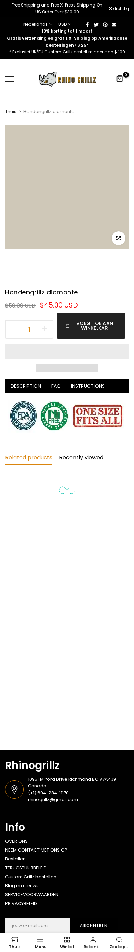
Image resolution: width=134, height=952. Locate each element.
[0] (120, 79)
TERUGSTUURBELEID (26, 868)
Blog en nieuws (22, 885)
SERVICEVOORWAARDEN (31, 894)
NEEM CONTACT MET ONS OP (36, 850)
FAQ (56, 386)
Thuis (10, 112)
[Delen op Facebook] (87, 24)
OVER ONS (16, 841)
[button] (67, 351)
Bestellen (15, 859)
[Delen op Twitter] (96, 24)
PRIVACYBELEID (21, 903)
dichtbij (120, 9)
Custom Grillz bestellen (30, 876)
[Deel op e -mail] (114, 24)
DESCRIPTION (26, 386)
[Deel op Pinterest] (105, 24)
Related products (28, 457)
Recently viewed (81, 457)
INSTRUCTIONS (88, 386)
